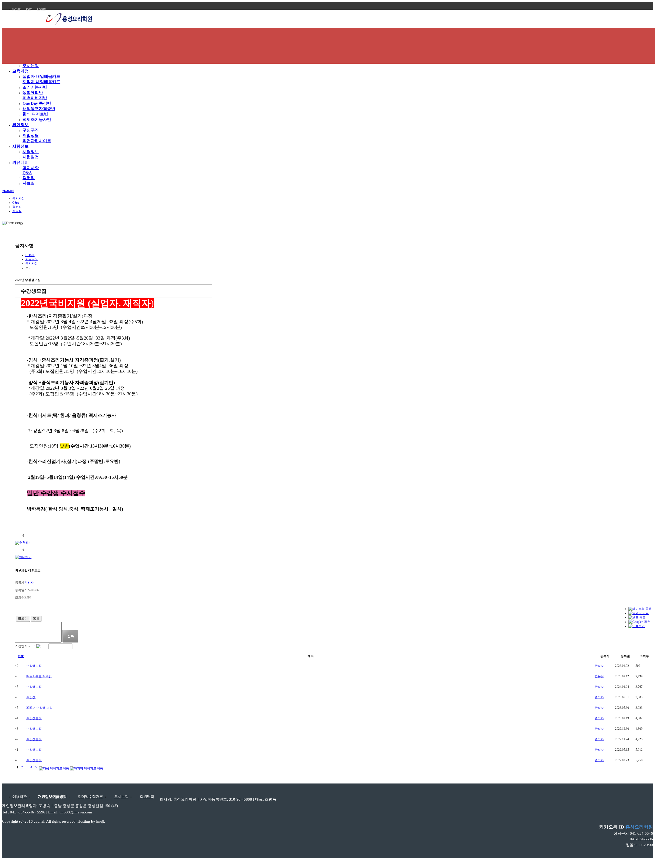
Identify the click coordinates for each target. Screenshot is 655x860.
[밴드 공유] (637, 617)
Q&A (27, 173)
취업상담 (31, 135)
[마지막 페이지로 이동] (86, 767)
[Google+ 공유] (639, 622)
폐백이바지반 (35, 98)
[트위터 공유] (638, 613)
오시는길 (31, 65)
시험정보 (20, 146)
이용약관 (19, 796)
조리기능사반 (35, 87)
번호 (21, 656)
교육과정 (20, 71)
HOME (16, 9)
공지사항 (31, 168)
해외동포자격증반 (39, 108)
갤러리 (29, 178)
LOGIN (41, 9)
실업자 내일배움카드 (41, 76)
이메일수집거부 (90, 796)
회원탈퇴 (147, 796)
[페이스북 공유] (640, 609)
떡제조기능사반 (37, 119)
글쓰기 (23, 618)
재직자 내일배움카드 (41, 82)
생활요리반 (33, 92)
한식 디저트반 (35, 114)
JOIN (29, 9)
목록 (36, 618)
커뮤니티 (20, 162)
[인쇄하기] (636, 626)
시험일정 (31, 157)
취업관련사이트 (37, 141)
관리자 (599, 666)
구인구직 (31, 130)
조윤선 (599, 676)
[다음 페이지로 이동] (54, 767)
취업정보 (20, 125)
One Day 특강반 (37, 103)
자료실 (29, 183)
